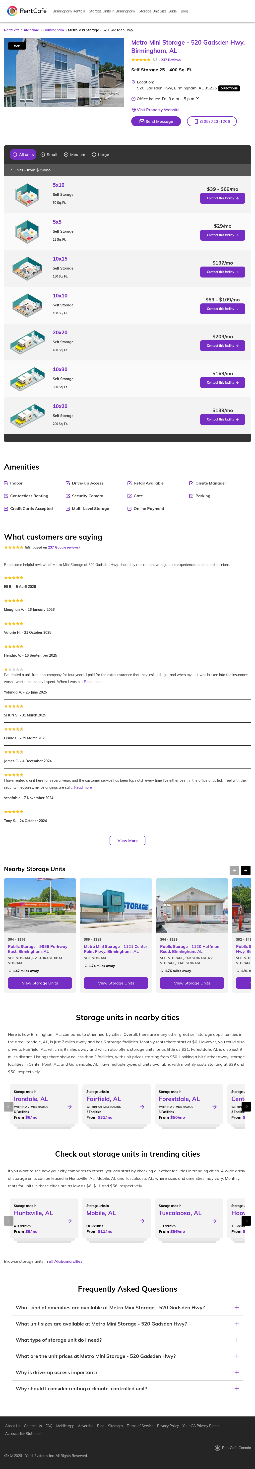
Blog (184, 11)
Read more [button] (93, 682)
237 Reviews (171, 60)
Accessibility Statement (24, 1433)
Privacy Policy (168, 1426)
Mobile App (65, 1426)
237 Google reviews (63, 547)
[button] (212, 121)
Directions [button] (229, 88)
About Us (12, 1426)
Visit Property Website (158, 109)
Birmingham (53, 30)
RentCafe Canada (236, 1448)
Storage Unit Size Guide (158, 11)
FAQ (49, 1426)
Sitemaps (115, 1426)
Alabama (31, 30)
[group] (23, 154)
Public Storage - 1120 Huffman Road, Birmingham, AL (189, 949)
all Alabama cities (65, 1261)
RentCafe (12, 30)
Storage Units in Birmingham (112, 11)
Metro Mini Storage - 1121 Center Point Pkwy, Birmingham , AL (115, 949)
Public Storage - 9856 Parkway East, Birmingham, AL (37, 949)
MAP (17, 46)
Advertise (85, 1426)
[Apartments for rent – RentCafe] (27, 10)
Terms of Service (140, 1426)
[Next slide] (117, 72)
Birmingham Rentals (69, 11)
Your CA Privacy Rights (201, 1426)
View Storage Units (40, 982)
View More (128, 840)
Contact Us (33, 1426)
